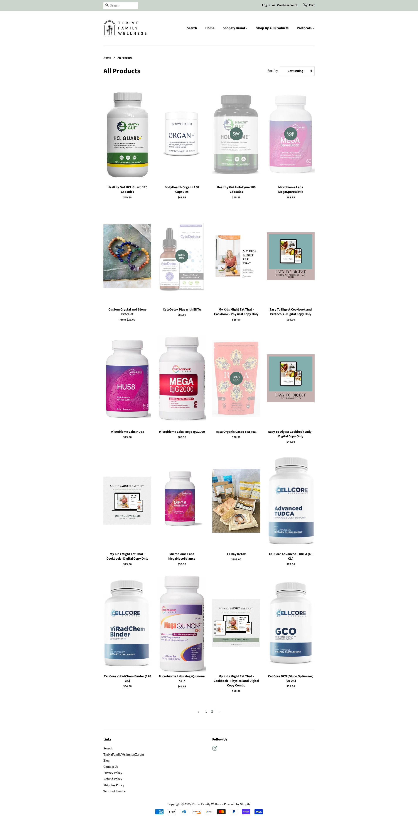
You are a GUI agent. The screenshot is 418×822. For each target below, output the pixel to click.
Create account (287, 5)
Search (192, 28)
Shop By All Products (272, 28)
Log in (266, 5)
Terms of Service (114, 791)
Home (209, 28)
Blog (106, 760)
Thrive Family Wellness (207, 804)
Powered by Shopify (237, 804)
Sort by (273, 70)
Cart (312, 5)
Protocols (304, 28)
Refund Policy (112, 779)
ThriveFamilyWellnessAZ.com (123, 754)
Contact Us (110, 766)
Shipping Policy (113, 785)
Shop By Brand (234, 28)
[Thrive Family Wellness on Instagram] (214, 749)
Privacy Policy (112, 773)
